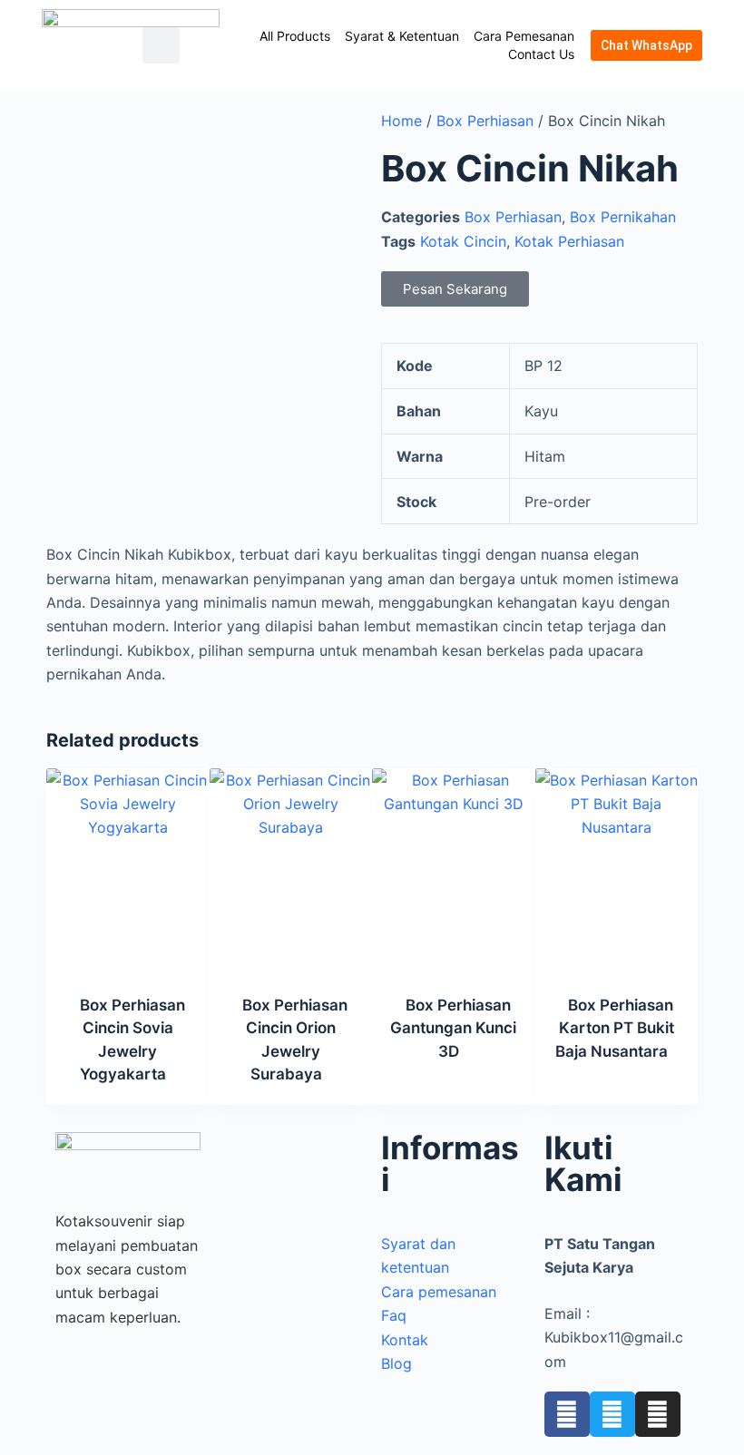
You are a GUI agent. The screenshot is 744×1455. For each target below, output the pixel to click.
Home (401, 121)
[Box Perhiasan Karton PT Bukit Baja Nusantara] (617, 870)
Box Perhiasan (485, 121)
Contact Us (541, 54)
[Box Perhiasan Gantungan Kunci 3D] (453, 870)
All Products (294, 36)
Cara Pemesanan (524, 36)
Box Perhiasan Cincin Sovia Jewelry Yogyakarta (132, 1040)
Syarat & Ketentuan (402, 36)
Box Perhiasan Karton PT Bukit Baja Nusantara (614, 1028)
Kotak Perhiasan (569, 241)
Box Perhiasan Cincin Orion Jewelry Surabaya (295, 1040)
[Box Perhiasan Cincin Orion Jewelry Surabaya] (291, 870)
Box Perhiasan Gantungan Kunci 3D (453, 1028)
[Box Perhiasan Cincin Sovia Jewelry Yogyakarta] (128, 870)
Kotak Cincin (463, 241)
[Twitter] (612, 1414)
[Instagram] (657, 1414)
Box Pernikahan (623, 217)
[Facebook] (567, 1414)
